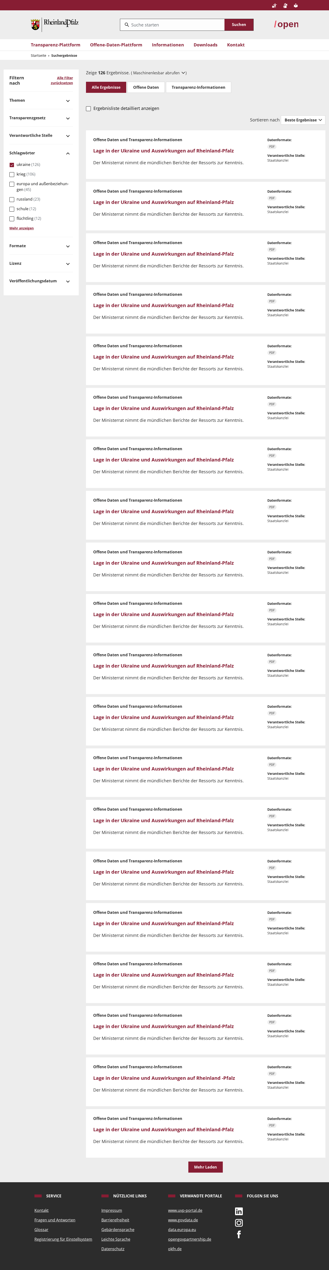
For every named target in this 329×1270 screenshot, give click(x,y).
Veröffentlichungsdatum (33, 281)
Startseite (38, 55)
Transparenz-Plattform (55, 45)
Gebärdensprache (117, 1229)
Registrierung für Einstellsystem (63, 1239)
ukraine (28, 164)
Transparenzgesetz (27, 117)
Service (53, 1196)
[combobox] (172, 25)
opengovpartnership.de (189, 1239)
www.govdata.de (183, 1220)
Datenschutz (113, 1248)
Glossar (41, 1229)
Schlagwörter (22, 153)
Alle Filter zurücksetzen (62, 80)
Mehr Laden (205, 1167)
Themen (17, 100)
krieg (26, 174)
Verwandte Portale (200, 1196)
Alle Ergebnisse (106, 87)
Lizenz (15, 263)
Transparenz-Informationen (198, 87)
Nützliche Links (129, 1196)
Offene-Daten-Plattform (116, 45)
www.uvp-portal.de (185, 1210)
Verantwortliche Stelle (30, 135)
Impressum (111, 1210)
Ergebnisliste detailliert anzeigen (126, 108)
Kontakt (236, 45)
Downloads (205, 45)
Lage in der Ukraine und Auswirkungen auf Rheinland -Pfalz (164, 1078)
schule (26, 208)
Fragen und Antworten (54, 1220)
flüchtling (29, 218)
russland (28, 199)
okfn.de (175, 1248)
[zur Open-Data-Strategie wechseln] (286, 24)
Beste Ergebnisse (301, 120)
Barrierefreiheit (115, 1220)
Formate (17, 245)
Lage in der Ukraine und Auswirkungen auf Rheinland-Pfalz (163, 150)
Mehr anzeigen (21, 228)
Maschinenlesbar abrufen (157, 73)
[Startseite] (55, 24)
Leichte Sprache (115, 1239)
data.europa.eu (182, 1229)
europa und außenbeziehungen (43, 186)
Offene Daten (146, 87)
